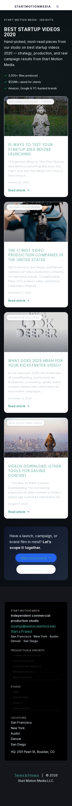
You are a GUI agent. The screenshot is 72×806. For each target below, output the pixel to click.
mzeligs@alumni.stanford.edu (33, 626)
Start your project (34, 558)
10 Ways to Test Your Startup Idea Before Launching (30, 149)
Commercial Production (26, 655)
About (16, 692)
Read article (16, 190)
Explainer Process (23, 672)
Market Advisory (22, 677)
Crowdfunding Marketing (27, 666)
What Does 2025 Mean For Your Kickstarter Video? (35, 363)
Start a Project (21, 631)
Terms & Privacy (26, 775)
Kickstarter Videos (23, 661)
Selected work (21, 697)
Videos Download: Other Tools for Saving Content (34, 471)
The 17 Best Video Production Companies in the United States (35, 255)
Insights (17, 703)
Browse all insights (36, 569)
